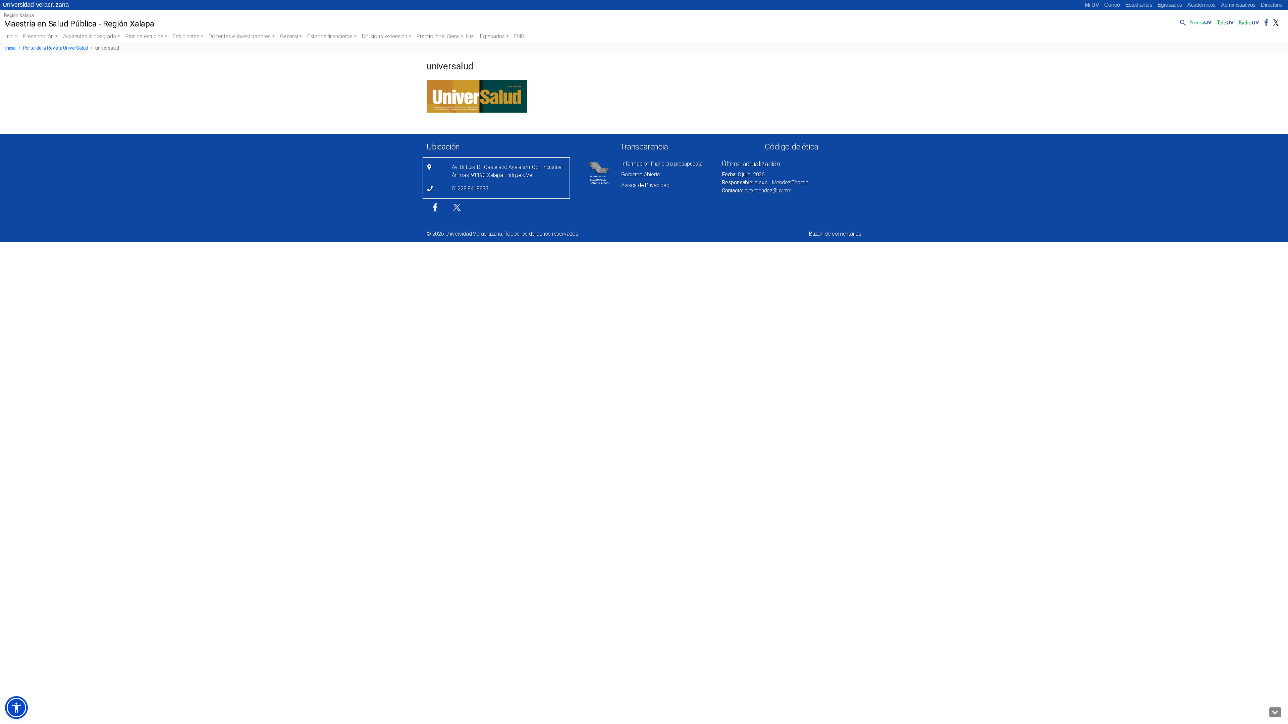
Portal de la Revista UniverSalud (55, 48)
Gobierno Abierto (640, 174)
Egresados (1170, 5)
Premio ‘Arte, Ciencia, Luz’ (446, 36)
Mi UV (1092, 5)
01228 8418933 (470, 188)
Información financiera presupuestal (662, 164)
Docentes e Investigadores (240, 36)
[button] (1181, 22)
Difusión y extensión (384, 36)
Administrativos (1238, 5)
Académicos (1201, 5)
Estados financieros (330, 36)
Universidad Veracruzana (35, 4)
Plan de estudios (144, 36)
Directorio (1272, 5)
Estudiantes (1138, 5)
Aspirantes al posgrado (89, 36)
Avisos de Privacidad (645, 185)
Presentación (38, 36)
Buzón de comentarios (835, 234)
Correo (1112, 5)
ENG (519, 36)
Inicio (11, 36)
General (289, 36)
